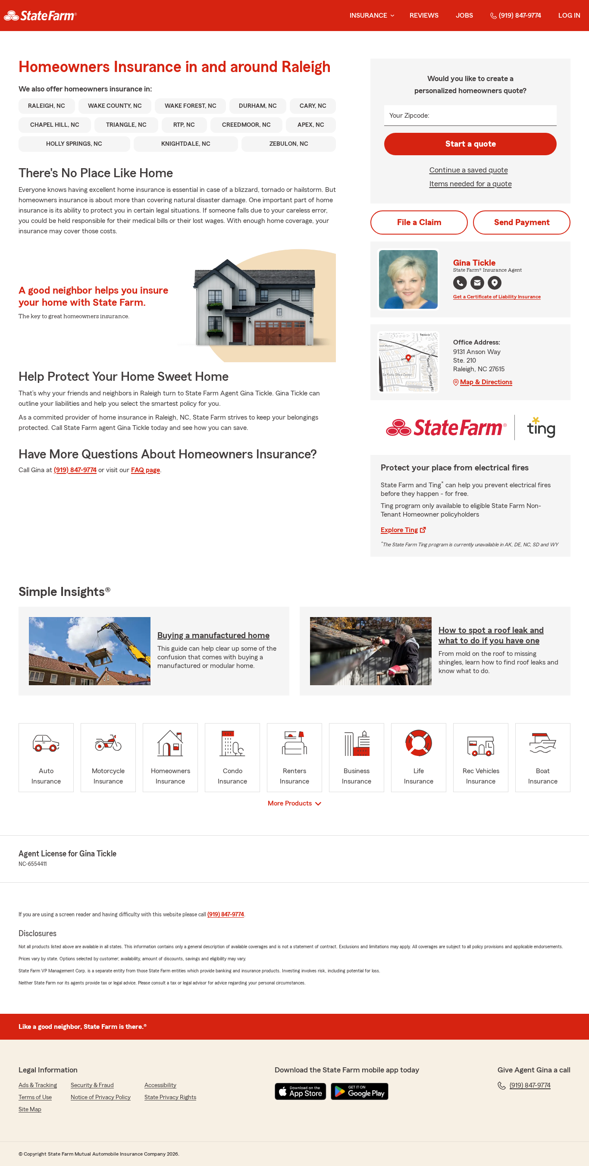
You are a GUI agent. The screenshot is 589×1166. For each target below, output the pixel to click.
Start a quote (470, 144)
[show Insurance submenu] (390, 16)
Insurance (368, 15)
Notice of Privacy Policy (101, 1097)
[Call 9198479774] (460, 283)
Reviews (424, 15)
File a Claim (419, 222)
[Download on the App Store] (300, 1091)
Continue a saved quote (468, 170)
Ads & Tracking (38, 1085)
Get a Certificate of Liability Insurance (497, 296)
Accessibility (160, 1085)
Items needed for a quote (470, 184)
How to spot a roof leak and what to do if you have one (491, 635)
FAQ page (145, 470)
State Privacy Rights (170, 1097)
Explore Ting (399, 530)
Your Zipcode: (409, 115)
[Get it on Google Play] (359, 1091)
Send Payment (522, 222)
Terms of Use (35, 1097)
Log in (569, 15)
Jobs (464, 15)
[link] (40, 15)
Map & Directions (486, 382)
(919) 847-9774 (520, 15)
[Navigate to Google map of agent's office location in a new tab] (494, 283)
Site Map (30, 1109)
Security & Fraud (92, 1085)
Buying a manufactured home (213, 635)
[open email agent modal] (477, 284)
